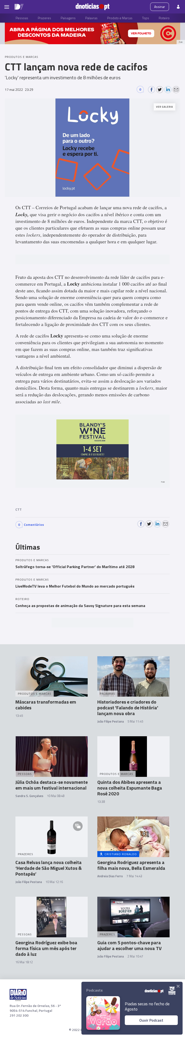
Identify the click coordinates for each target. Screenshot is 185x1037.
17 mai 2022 (19, 89)
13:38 (101, 801)
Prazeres (44, 17)
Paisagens (68, 17)
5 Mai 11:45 (135, 721)
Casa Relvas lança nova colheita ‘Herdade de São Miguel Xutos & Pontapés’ (48, 868)
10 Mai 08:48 (55, 795)
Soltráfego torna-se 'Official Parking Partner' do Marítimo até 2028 (74, 567)
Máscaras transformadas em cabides (45, 704)
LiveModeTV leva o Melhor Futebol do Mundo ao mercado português (74, 586)
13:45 (19, 715)
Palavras (91, 17)
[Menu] (6, 6)
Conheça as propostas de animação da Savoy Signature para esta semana (80, 605)
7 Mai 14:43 (134, 876)
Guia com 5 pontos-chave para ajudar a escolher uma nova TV (129, 945)
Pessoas (22, 17)
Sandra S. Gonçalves (29, 795)
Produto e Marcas (119, 17)
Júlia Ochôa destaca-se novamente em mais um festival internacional (51, 785)
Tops (145, 17)
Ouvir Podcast (151, 1020)
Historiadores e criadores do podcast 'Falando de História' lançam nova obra (127, 707)
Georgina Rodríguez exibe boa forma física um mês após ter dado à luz (46, 948)
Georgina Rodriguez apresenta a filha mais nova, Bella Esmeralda (131, 865)
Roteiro (164, 17)
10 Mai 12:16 (54, 881)
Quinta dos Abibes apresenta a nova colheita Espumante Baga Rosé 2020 (129, 787)
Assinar (159, 6)
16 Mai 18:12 (24, 962)
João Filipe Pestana (110, 721)
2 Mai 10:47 (135, 956)
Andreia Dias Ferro (110, 876)
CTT (18, 509)
